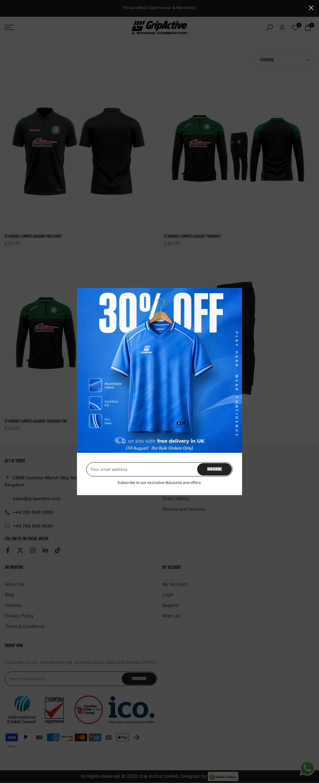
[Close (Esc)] (311, 8)
